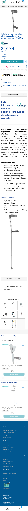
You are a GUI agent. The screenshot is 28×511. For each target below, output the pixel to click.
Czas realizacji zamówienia (10, 430)
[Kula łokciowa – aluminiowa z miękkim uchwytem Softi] (21, 305)
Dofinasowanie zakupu (9, 473)
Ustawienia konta (8, 466)
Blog (4, 480)
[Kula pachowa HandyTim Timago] (21, 314)
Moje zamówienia (8, 461)
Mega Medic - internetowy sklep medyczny (12, 6)
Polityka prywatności (8, 447)
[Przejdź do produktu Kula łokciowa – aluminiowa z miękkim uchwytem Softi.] (14, 353)
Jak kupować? (7, 452)
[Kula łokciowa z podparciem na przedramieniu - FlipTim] (5, 315)
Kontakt (5, 478)
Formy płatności (7, 435)
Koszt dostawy (7, 437)
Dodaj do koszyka (12, 61)
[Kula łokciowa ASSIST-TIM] (13, 314)
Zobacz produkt (14, 374)
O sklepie (5, 476)
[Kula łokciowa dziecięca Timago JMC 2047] (13, 323)
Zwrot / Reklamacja (8, 432)
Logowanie (6, 459)
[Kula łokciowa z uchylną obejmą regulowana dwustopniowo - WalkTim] (5, 305)
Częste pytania (7, 445)
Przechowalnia (7, 464)
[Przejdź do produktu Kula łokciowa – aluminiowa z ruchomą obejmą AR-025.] (14, 395)
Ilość (2, 51)
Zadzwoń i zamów (15, 67)
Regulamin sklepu (8, 449)
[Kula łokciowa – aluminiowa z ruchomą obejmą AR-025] (13, 305)
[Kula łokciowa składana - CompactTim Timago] (5, 323)
